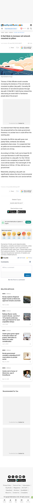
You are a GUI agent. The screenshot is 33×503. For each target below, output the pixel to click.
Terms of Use (17, 485)
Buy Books (9, 487)
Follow (28, 222)
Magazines (17, 487)
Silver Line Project (19, 32)
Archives (16, 490)
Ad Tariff (24, 487)
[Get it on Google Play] (12, 211)
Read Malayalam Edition (11, 28)
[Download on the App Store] (22, 211)
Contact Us (21, 123)
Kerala (11, 32)
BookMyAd (24, 490)
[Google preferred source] (26, 48)
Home (2, 32)
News (6, 32)
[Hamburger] (2, 28)
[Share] (30, 304)
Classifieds (9, 490)
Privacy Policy (7, 485)
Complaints (24, 492)
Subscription (26, 485)
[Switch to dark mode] (28, 28)
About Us (8, 492)
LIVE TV (24, 28)
